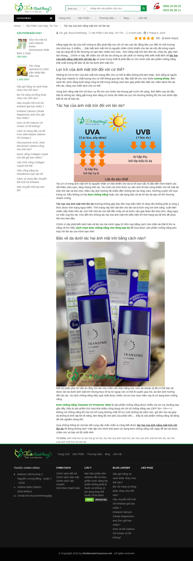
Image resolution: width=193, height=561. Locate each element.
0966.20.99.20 (172, 6)
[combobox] (76, 8)
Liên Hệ (142, 18)
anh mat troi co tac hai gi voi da (84, 438)
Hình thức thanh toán (68, 488)
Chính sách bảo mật (67, 477)
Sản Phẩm (84, 18)
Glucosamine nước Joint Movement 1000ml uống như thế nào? (31, 146)
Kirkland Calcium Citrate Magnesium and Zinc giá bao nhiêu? (31, 114)
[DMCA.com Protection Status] (96, 499)
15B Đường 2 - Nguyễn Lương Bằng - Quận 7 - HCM (34, 478)
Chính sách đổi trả (66, 473)
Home (17, 25)
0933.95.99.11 (172, 10)
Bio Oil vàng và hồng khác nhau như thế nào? (124, 491)
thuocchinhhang (78, 33)
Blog (126, 18)
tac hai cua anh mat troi (117, 438)
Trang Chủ (65, 18)
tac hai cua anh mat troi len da (149, 438)
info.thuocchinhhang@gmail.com (40, 495)
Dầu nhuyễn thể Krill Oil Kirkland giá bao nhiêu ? (124, 503)
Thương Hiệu (106, 18)
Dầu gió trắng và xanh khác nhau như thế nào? (124, 478)
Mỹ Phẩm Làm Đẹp (37, 25)
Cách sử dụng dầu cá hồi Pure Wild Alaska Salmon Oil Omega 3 (31, 134)
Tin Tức (53, 25)
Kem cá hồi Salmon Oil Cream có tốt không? (124, 533)
